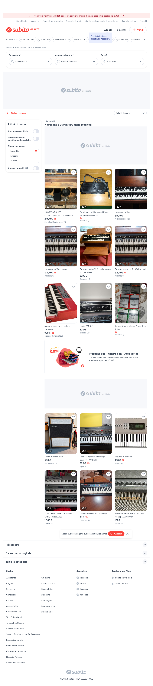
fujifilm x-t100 (122, 39)
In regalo (14, 155)
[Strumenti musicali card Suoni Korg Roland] (131, 310)
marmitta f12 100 (80, 39)
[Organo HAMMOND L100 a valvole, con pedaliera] (96, 253)
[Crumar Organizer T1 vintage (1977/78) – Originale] (96, 440)
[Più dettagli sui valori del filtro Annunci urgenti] (26, 168)
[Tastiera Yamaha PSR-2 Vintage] (96, 497)
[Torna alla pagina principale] (23, 30)
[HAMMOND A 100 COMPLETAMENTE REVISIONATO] (61, 196)
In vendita (14, 151)
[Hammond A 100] (131, 196)
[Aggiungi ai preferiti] (73, 172)
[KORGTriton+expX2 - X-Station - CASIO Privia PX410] (61, 497)
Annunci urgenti (16, 168)
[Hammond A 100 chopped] (61, 253)
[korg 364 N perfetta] (131, 440)
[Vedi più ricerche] (144, 39)
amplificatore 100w (61, 39)
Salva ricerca (18, 113)
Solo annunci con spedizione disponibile (19, 138)
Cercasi (13, 160)
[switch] (36, 131)
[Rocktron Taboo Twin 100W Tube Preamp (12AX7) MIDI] (131, 497)
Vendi (140, 29)
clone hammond (27, 39)
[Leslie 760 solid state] (61, 440)
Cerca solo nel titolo (18, 131)
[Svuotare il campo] (48, 61)
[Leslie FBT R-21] (96, 310)
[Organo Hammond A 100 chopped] (131, 253)
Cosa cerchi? (15, 55)
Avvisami (118, 533)
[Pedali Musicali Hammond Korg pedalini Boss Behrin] (96, 196)
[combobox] (30, 61)
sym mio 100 (44, 39)
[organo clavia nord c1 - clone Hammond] (61, 310)
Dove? (104, 55)
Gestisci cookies (13, 611)
